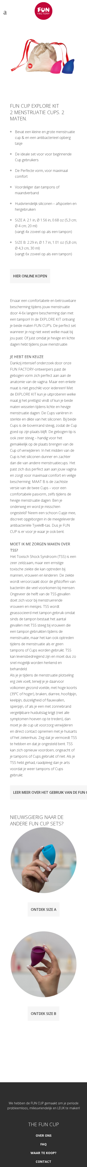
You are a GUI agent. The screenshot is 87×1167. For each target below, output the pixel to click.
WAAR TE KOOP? (43, 1153)
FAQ (43, 1144)
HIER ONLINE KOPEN (30, 276)
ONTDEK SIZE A (43, 909)
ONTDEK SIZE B (43, 1013)
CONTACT (43, 1161)
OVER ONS (44, 1135)
